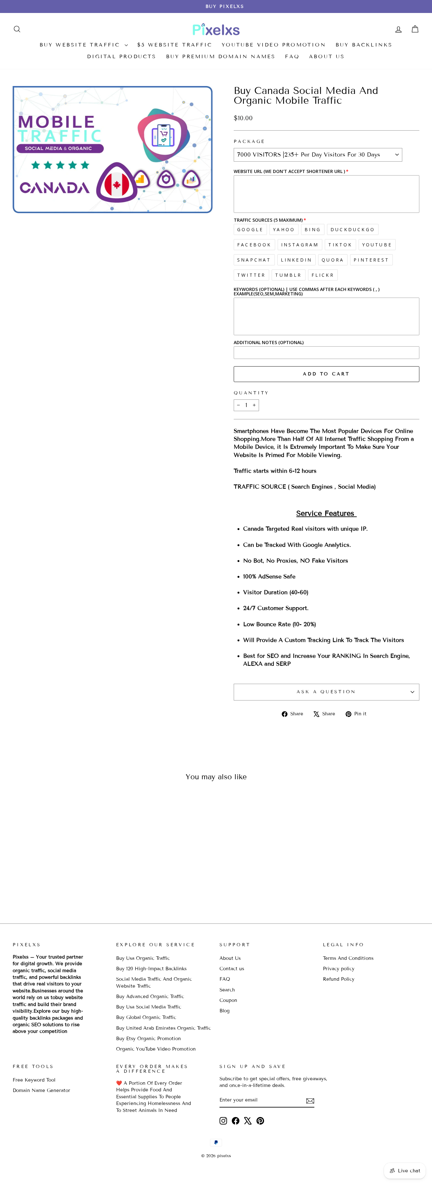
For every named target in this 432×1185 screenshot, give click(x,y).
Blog (224, 1011)
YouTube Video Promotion (274, 45)
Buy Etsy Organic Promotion (148, 1038)
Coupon (228, 1000)
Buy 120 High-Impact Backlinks (151, 969)
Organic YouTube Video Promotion (156, 1049)
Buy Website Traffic (81, 45)
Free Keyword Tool (34, 1080)
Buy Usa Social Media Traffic (148, 1007)
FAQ (292, 56)
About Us (327, 56)
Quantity (251, 393)
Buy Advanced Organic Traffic (150, 996)
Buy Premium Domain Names (221, 56)
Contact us (231, 969)
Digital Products (121, 56)
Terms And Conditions (348, 958)
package (249, 141)
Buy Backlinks (364, 45)
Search (227, 990)
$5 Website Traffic (175, 45)
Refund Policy (339, 979)
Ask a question (326, 691)
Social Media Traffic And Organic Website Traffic (154, 982)
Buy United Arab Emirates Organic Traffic (163, 1028)
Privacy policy (339, 969)
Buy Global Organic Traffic (146, 1017)
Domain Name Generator (41, 1090)
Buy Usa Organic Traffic (143, 958)
